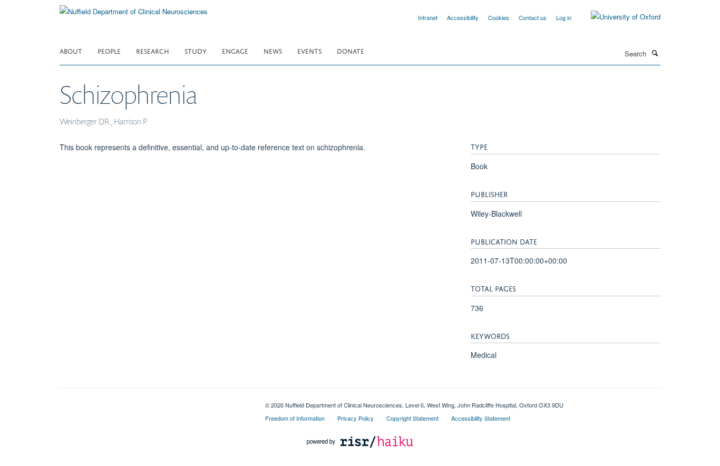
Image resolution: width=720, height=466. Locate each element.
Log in (563, 17)
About (71, 50)
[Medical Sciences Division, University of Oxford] (154, 401)
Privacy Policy (355, 418)
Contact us (533, 17)
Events (309, 50)
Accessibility (463, 17)
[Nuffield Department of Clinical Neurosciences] (134, 8)
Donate (350, 50)
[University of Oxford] (617, 17)
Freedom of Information (295, 418)
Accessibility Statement (480, 418)
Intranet (427, 17)
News (273, 50)
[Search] (654, 53)
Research (152, 50)
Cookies (498, 17)
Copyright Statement (412, 418)
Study (195, 50)
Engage (235, 50)
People (109, 50)
